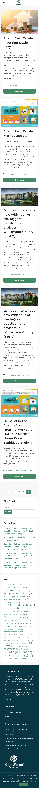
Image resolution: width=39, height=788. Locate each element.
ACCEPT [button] (24, 784)
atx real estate (22, 584)
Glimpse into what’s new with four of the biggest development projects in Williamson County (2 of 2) (19, 223)
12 (28, 492)
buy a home (27, 632)
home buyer (15, 640)
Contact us (8, 716)
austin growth (9, 594)
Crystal (11, 734)
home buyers (25, 640)
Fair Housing (14, 748)
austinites (22, 599)
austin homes (26, 596)
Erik (6, 734)
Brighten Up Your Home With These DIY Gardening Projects (19, 539)
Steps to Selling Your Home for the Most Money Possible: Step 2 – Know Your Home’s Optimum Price (18, 565)
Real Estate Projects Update (17, 275)
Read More (19, 91)
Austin (8, 587)
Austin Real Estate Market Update (19, 174)
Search (8, 512)
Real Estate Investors (14, 85)
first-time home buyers (17, 637)
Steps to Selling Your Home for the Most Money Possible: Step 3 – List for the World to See (19, 556)
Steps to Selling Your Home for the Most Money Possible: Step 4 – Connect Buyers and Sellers (18, 546)
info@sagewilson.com (14, 712)
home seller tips (16, 643)
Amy (16, 734)
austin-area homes (16, 589)
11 (24, 492)
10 (19, 492)
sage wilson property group (19, 653)
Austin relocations (26, 611)
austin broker (17, 591)
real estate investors (21, 646)
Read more (8, 699)
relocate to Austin (13, 649)
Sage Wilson (19, 652)
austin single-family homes (13, 614)
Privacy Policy (19, 746)
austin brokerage (25, 591)
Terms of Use (9, 746)
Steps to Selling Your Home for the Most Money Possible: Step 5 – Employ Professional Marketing (19, 531)
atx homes (9, 584)
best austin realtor (15, 626)
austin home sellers (11, 599)
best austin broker (13, 618)
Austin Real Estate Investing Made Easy (18, 42)
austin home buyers (24, 593)
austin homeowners (11, 596)
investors (23, 643)
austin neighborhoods (12, 604)
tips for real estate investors (15, 658)
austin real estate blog (15, 609)
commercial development (20, 634)
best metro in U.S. (13, 629)
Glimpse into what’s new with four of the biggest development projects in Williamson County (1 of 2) (19, 323)
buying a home (8, 634)
